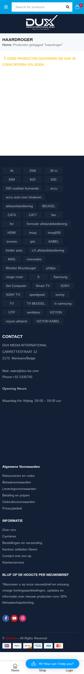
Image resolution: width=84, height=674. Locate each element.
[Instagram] (22, 618)
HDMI (11, 232)
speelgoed (37, 294)
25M (32, 170)
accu (53, 188)
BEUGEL (48, 206)
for (12, 224)
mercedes (34, 259)
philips (51, 268)
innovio (12, 241)
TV (12, 303)
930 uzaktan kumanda (22, 188)
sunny (60, 294)
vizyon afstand (16, 321)
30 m (53, 170)
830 (53, 179)
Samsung (60, 277)
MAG (11, 259)
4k (12, 170)
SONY (65, 286)
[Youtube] (14, 618)
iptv (32, 241)
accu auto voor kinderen (24, 197)
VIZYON (56, 312)
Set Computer (16, 286)
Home (6, 45)
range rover (14, 277)
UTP (11, 312)
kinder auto (14, 250)
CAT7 (33, 215)
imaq (32, 232)
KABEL (54, 241)
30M (11, 179)
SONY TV (13, 294)
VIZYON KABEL (48, 321)
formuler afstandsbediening (47, 224)
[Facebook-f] (5, 618)
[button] (52, 663)
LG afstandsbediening (48, 250)
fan (53, 215)
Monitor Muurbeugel (21, 268)
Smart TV (43, 286)
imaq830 (54, 232)
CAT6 (12, 215)
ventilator (33, 312)
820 (32, 179)
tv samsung (62, 303)
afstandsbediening (19, 206)
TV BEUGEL (36, 303)
